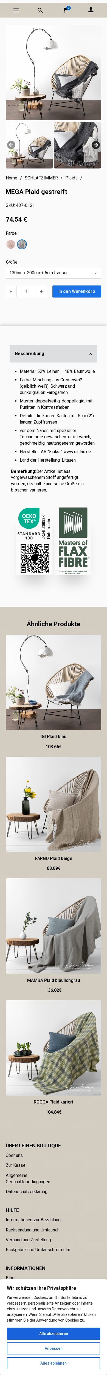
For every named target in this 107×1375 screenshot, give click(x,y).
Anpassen (54, 1348)
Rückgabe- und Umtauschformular (38, 1249)
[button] (65, 10)
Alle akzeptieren (53, 1333)
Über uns (14, 1155)
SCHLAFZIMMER (41, 178)
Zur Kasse (16, 1165)
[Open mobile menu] (16, 10)
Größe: (12, 262)
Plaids (71, 178)
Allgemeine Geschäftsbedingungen (28, 1178)
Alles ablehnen (53, 1363)
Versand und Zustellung (28, 1239)
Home (11, 178)
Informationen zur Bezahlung (33, 1219)
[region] (53, 1327)
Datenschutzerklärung (26, 1191)
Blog (10, 1277)
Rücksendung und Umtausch (33, 1230)
